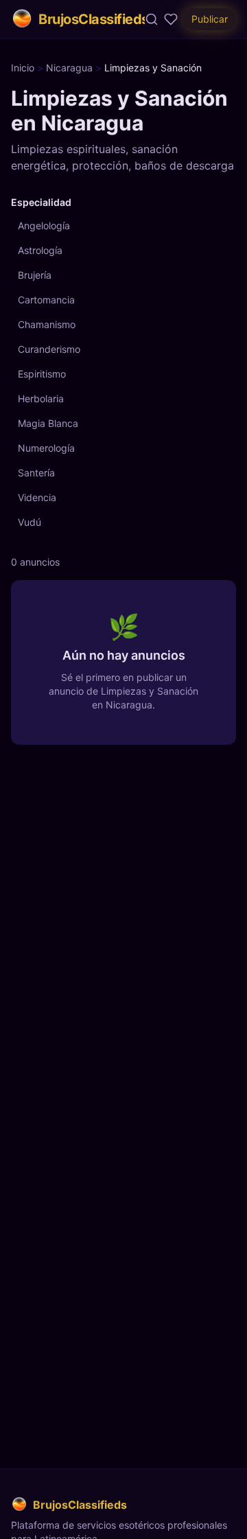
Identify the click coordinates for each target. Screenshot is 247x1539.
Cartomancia (46, 299)
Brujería (34, 275)
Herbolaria (41, 398)
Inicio (22, 67)
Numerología (46, 448)
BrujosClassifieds (91, 19)
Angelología (44, 225)
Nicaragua (69, 67)
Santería (36, 472)
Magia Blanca (48, 423)
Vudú (29, 522)
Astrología (40, 250)
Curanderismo (49, 349)
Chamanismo (46, 324)
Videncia (37, 497)
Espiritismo (42, 374)
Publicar (209, 19)
